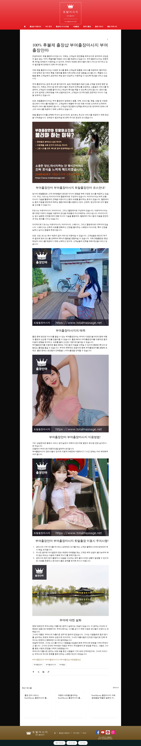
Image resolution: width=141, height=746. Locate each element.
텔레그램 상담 (59, 743)
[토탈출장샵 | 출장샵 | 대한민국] (113, 732)
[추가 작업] (107, 39)
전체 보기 (116, 687)
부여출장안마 (38, 665)
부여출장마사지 (51, 665)
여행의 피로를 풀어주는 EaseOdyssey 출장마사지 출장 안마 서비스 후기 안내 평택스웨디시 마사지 (70, 696)
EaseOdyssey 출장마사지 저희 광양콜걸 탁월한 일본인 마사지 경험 (103, 696)
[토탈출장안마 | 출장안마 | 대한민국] (98, 732)
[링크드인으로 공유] (43, 672)
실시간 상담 (72, 743)
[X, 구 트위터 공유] (38, 672)
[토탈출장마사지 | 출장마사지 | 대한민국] (103, 732)
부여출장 (62, 665)
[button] (87, 26)
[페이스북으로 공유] (33, 672)
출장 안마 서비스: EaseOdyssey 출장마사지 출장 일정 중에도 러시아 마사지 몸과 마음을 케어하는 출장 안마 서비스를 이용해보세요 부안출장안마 (37, 696)
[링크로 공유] (48, 672)
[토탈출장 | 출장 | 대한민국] (108, 732)
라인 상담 (82, 743)
